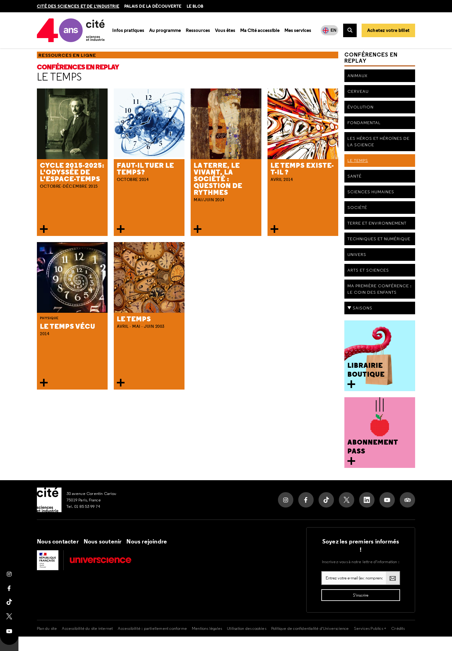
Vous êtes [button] (225, 30)
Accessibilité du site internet (87, 628)
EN (333, 30)
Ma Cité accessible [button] (260, 30)
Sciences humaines (370, 191)
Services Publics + (370, 628)
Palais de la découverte (153, 6)
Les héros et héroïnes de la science (378, 141)
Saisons (362, 308)
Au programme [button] (165, 30)
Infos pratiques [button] (128, 30)
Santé (354, 176)
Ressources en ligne (67, 55)
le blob (195, 6)
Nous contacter (58, 541)
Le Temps (59, 76)
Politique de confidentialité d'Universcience (310, 628)
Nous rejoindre (146, 541)
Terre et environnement (376, 223)
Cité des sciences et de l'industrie (78, 6)
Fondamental (364, 122)
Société (357, 207)
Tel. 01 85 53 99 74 (83, 506)
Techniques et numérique (378, 238)
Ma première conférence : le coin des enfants (379, 289)
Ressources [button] (198, 30)
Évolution (360, 107)
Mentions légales (207, 628)
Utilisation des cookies (246, 628)
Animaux (357, 75)
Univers (356, 254)
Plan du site (47, 628)
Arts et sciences (368, 270)
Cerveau (358, 91)
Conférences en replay (78, 67)
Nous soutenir (103, 541)
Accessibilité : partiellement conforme (152, 628)
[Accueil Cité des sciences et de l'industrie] (49, 500)
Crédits (398, 628)
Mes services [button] (297, 30)
